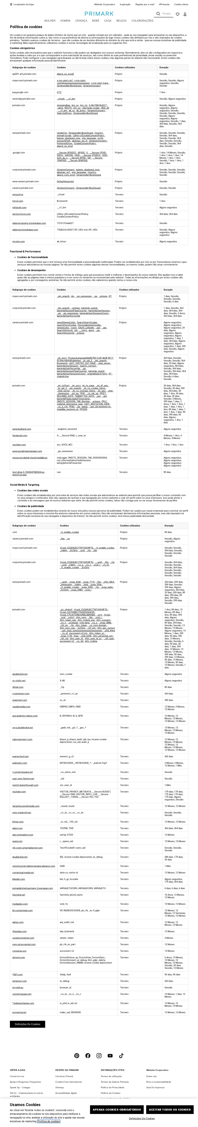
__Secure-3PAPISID (78, 160)
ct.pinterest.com (20, 693)
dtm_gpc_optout (106, 628)
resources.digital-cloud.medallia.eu (29, 457)
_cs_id (105, 565)
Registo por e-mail (145, 4)
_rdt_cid (64, 638)
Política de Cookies (110, 1093)
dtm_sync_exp (67, 628)
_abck (60, 108)
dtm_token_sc (97, 633)
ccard (74, 327)
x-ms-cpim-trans (100, 83)
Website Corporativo (104, 4)
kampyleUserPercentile (68, 316)
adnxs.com (18, 922)
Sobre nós (151, 1076)
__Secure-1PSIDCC (91, 155)
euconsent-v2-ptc (78, 633)
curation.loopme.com (23, 938)
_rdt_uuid (109, 638)
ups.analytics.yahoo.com (25, 716)
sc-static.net (19, 680)
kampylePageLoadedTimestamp (73, 399)
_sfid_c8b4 (108, 582)
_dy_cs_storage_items (83, 391)
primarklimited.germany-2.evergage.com (32, 888)
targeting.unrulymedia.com (25, 806)
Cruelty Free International (68, 1082)
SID (89, 158)
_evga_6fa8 (75, 582)
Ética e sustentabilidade (158, 1082)
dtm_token (81, 625)
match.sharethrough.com (25, 785)
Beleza (121, 20)
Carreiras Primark (64, 1076)
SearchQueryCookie (87, 322)
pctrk (101, 138)
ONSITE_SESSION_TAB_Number (73, 401)
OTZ (59, 92)
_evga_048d (76, 590)
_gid (104, 327)
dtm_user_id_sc (94, 638)
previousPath (64, 141)
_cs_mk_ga (92, 393)
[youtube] (110, 1056)
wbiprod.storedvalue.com (25, 229)
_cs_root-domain (97, 625)
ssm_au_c (62, 158)
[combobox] (163, 13)
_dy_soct (62, 358)
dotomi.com (18, 957)
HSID (77, 155)
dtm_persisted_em (103, 636)
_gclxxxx (103, 296)
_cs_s (80, 565)
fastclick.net (18, 895)
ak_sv (72, 110)
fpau (76, 636)
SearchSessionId (66, 333)
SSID (105, 155)
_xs (68, 538)
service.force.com (21, 214)
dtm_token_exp (68, 620)
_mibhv (64, 550)
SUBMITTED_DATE (85, 396)
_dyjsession (63, 393)
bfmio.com (18, 822)
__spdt (99, 562)
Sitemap (59, 1087)
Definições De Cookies (27, 1024)
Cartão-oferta (181, 4)
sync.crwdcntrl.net (21, 812)
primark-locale (64, 135)
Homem (65, 20)
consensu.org (19, 951)
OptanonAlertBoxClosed (69, 86)
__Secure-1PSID (97, 152)
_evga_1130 (66, 636)
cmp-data (85, 623)
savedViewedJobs (66, 322)
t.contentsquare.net (22, 772)
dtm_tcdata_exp (86, 620)
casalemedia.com (21, 706)
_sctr (100, 615)
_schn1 (71, 617)
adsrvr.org (17, 828)
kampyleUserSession (99, 310)
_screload (73, 623)
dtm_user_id (77, 638)
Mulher (50, 20)
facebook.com (19, 435)
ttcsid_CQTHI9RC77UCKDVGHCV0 (77, 612)
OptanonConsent (92, 86)
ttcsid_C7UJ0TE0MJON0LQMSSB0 (78, 615)
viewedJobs (63, 327)
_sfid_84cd (109, 630)
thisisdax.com (19, 931)
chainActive (63, 376)
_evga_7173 (88, 582)
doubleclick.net (20, 674)
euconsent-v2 (67, 641)
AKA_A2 (105, 108)
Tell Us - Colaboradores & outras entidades (26, 1095)
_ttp (88, 550)
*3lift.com (17, 974)
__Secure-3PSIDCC (67, 152)
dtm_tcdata (91, 641)
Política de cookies (49, 1121)
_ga (95, 296)
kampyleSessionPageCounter (72, 310)
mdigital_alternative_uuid (70, 404)
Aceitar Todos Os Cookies (170, 1109)
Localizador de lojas (24, 4)
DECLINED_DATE (65, 396)
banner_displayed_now (69, 138)
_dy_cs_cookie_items (94, 388)
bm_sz (77, 108)
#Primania (164, 4)
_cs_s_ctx (62, 406)
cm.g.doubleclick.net (22, 727)
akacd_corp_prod (66, 175)
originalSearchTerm (97, 374)
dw (73, 296)
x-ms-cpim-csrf (65, 80)
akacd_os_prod (65, 146)
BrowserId (62, 363)
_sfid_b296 (86, 636)
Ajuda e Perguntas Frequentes (25, 1082)
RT (110, 296)
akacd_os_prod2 (65, 74)
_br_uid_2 (87, 360)
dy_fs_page (88, 385)
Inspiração (125, 4)
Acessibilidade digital (66, 1093)
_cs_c (88, 565)
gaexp (85, 406)
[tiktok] (121, 1056)
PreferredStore (65, 143)
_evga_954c (96, 584)
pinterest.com (19, 981)
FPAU (72, 406)
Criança (81, 20)
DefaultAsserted (65, 181)
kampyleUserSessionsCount (94, 313)
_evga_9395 (87, 587)
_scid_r (97, 565)
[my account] (185, 14)
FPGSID (83, 409)
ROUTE (68, 108)
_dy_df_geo (102, 385)
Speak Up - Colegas (20, 1087)
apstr (92, 330)
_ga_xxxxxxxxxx (84, 296)
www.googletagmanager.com (27, 451)
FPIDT (103, 393)
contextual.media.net (23, 872)
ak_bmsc (81, 110)
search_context (88, 366)
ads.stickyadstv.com (22, 835)
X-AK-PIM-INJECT (98, 105)
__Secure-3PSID (77, 158)
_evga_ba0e (107, 587)
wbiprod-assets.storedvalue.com (29, 223)
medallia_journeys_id (68, 409)
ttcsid (107, 615)
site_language (89, 138)
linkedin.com (18, 879)
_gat (98, 327)
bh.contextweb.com (22, 910)
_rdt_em (91, 628)
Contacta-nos (17, 1076)
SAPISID (69, 155)
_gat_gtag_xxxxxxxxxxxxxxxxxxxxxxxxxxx (82, 630)
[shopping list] (177, 14)
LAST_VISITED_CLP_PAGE (82, 363)
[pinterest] (77, 1056)
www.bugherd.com (21, 429)
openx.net (17, 841)
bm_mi (84, 105)
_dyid (110, 391)
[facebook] (88, 1056)
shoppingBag (64, 105)
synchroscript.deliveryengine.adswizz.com (33, 866)
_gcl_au (75, 393)
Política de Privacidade (112, 1087)
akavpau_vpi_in (80, 141)
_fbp (62, 538)
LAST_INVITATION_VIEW (97, 404)
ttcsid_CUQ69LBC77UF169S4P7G (77, 548)
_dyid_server (104, 363)
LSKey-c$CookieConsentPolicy (89, 135)
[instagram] (99, 1056)
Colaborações (143, 20)
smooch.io (17, 194)
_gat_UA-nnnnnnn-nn (100, 406)
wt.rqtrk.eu (17, 987)
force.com (17, 201)
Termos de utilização (111, 1076)
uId (76, 330)
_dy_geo (101, 391)
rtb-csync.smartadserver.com (27, 848)
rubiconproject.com (22, 739)
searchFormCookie (67, 325)
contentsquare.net (21, 994)
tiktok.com (17, 687)
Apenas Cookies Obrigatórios (117, 1109)
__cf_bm (70, 99)
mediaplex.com (20, 904)
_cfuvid (61, 99)
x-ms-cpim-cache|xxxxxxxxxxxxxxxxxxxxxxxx (73, 82)
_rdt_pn (64, 625)
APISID (81, 152)
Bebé (95, 20)
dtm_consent (103, 620)
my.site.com (18, 241)
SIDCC (60, 155)
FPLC (104, 401)
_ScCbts (73, 550)
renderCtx (62, 133)
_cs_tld (80, 641)
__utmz (83, 330)
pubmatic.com (19, 763)
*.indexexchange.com (23, 1003)
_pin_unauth (63, 296)
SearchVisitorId (65, 330)
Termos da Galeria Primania (115, 1082)
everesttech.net (20, 756)
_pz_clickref (66, 609)
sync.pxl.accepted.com (24, 944)
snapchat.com (19, 700)
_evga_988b (105, 623)
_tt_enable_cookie (69, 532)
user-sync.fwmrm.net (23, 778)
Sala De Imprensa (155, 1087)
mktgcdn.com (19, 207)
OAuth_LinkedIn (86, 327)
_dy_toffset (63, 385)
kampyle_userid (89, 308)
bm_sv (75, 105)
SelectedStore (64, 113)
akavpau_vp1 (64, 172)
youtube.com (19, 444)
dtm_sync (81, 617)
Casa (108, 20)
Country (99, 133)
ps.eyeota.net (19, 1012)
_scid (82, 550)
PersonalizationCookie (89, 325)
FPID (82, 393)
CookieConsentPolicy (85, 143)
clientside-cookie (91, 108)
